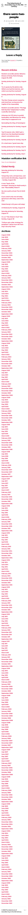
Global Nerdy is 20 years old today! (13, 204)
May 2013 (4, 594)
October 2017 (5, 474)
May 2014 (4, 567)
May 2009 (4, 702)
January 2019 (5, 440)
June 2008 (5, 727)
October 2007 (6, 745)
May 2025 (4, 269)
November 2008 (7, 716)
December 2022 (6, 334)
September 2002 (7, 881)
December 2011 (6, 632)
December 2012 (6, 605)
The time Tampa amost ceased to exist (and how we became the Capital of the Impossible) (12, 102)
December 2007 (6, 741)
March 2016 (5, 517)
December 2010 (6, 659)
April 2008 (4, 731)
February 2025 (6, 275)
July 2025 (4, 264)
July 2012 (4, 616)
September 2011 (6, 639)
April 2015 (4, 542)
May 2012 (4, 621)
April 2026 (4, 244)
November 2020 (6, 391)
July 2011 (4, 643)
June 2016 (4, 510)
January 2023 (6, 332)
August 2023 (5, 316)
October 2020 (6, 393)
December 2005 (6, 795)
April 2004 (4, 840)
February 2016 (6, 519)
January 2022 (6, 359)
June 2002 (5, 887)
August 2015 (5, 533)
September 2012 (6, 612)
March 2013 (5, 598)
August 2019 (5, 424)
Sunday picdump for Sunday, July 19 (13, 147)
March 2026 (5, 246)
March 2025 (5, 273)
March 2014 (5, 571)
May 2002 (4, 890)
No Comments (15, 23)
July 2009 (4, 698)
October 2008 (6, 718)
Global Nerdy (8, 166)
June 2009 (5, 700)
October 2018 (6, 447)
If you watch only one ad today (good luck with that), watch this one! (12, 199)
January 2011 (5, 657)
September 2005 (7, 801)
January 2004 (6, 844)
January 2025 (6, 278)
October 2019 (5, 420)
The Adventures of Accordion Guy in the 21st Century (14, 4)
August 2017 (5, 479)
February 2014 (6, 573)
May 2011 (4, 648)
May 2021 (4, 377)
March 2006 (5, 788)
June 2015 (4, 537)
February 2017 (6, 492)
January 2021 (5, 386)
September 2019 (6, 422)
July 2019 (4, 427)
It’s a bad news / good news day (12, 143)
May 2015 (4, 540)
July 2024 (4, 291)
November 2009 (6, 689)
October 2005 (6, 799)
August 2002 (5, 883)
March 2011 (5, 652)
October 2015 (5, 528)
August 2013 (5, 587)
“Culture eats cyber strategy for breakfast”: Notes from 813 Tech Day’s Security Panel (12, 224)
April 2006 (4, 786)
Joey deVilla (10, 21)
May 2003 (4, 862)
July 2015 (4, 535)
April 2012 (4, 623)
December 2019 (6, 415)
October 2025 (6, 257)
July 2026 (4, 237)
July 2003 (4, 858)
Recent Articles (9, 70)
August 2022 (5, 343)
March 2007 (5, 761)
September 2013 (6, 585)
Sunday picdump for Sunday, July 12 (13, 150)
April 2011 (4, 650)
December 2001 (6, 901)
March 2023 (5, 327)
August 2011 (5, 641)
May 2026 (4, 242)
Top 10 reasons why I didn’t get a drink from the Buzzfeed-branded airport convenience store (12, 134)
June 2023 (4, 321)
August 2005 (5, 804)
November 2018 (6, 445)
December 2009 (6, 686)
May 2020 (4, 404)
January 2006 (6, 792)
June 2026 (4, 239)
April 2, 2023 (20, 21)
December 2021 (6, 361)
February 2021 (6, 384)
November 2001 (6, 903)
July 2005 (4, 806)
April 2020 (4, 406)
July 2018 (4, 454)
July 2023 (4, 318)
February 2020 (6, 411)
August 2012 (5, 614)
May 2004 (4, 838)
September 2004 (7, 829)
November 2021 (6, 363)
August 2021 (5, 370)
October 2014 (6, 555)
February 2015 (6, 546)
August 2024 (5, 289)
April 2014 (4, 569)
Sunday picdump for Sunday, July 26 (13, 140)
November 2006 (6, 770)
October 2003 (6, 851)
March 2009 (5, 707)
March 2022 (5, 354)
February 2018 (6, 465)
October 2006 (6, 772)
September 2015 (6, 531)
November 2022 (6, 336)
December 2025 (6, 253)
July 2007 (4, 752)
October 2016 (5, 501)
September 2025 (7, 260)
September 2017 (6, 476)
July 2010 (4, 671)
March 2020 (5, 409)
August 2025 (5, 262)
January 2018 (5, 467)
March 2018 (5, 463)
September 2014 (6, 558)
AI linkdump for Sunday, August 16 (13, 208)
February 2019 (6, 438)
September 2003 (7, 853)
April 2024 (4, 298)
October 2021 (5, 366)
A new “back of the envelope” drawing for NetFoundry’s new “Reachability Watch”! (13, 185)
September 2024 (7, 287)
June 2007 (5, 754)
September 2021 (6, 368)
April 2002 (4, 892)
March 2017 (5, 490)
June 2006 (5, 781)
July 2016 (4, 508)
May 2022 (4, 350)
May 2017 (4, 485)
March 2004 (5, 842)
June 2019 (4, 429)
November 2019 (6, 418)
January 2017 (5, 494)
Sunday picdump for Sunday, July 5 (13, 154)
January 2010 (5, 684)
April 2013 (4, 596)
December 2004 (6, 822)
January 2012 (5, 630)
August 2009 (5, 695)
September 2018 (6, 449)
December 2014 (6, 551)
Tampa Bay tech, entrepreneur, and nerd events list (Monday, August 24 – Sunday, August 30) (13, 178)
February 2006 (6, 790)
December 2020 (6, 388)
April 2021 (4, 379)
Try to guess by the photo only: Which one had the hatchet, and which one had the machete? (12, 89)
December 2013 (6, 578)
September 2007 (7, 747)
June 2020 (5, 402)
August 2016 (5, 506)
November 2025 (6, 255)
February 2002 (6, 896)
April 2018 (4, 461)
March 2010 (5, 680)
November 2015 (6, 526)
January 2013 (5, 603)
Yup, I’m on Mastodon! (8, 162)
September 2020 (7, 395)
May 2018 (4, 458)
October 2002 (6, 878)
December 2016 (6, 497)
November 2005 (6, 797)
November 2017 (6, 472)
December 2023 (6, 307)
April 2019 (4, 433)
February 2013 (6, 601)
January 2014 (5, 576)
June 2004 (5, 835)
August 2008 (5, 722)
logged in (13, 60)
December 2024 (6, 280)
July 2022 (4, 345)
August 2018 (5, 452)
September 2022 (7, 341)
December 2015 (6, 524)
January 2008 (6, 738)
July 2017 (4, 481)
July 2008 (4, 725)
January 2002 (6, 899)
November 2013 (6, 580)
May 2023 (4, 323)
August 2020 (5, 397)
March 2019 (5, 436)
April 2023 (4, 325)
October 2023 (6, 312)
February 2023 (6, 330)
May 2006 (4, 783)
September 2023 (7, 314)
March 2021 (5, 382)
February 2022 (6, 357)
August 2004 (5, 831)
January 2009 (6, 711)
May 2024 (4, 296)
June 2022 (4, 348)
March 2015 (5, 544)
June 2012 (4, 619)
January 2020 (6, 413)
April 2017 (4, 488)
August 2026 (5, 235)
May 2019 (4, 431)
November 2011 (6, 634)
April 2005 (4, 813)
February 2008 (6, 736)
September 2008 (7, 720)
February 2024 (6, 303)
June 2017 (4, 483)
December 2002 (6, 874)
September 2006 (7, 774)
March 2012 (5, 625)
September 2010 (6, 666)
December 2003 (6, 847)
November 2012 (6, 607)
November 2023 (6, 309)
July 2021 (4, 373)
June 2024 (5, 293)
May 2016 (4, 512)
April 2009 (4, 704)
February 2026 (6, 248)
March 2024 (5, 300)
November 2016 (6, 499)
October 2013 (5, 582)
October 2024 (6, 284)
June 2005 (5, 808)
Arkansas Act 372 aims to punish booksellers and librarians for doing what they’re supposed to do (13, 117)
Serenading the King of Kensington (13, 123)
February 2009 (6, 709)
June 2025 (4, 266)
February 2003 (6, 869)
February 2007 (6, 763)
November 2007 (6, 743)
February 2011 (6, 655)
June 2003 (5, 860)
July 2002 (4, 885)
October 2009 (6, 691)
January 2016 (5, 522)
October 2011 (5, 637)
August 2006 (5, 777)
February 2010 (6, 682)
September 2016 (6, 503)
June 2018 (4, 456)
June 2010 (4, 673)
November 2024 (6, 282)
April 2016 (4, 515)
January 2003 (6, 871)
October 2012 (5, 610)
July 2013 (4, 589)
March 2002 (5, 894)
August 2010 (5, 668)
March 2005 (5, 815)
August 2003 (5, 856)
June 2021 (4, 375)
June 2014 (4, 564)
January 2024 (6, 305)
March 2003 (5, 867)
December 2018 (6, 443)
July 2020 (4, 400)
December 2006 (6, 768)
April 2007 (4, 759)
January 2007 (6, 765)
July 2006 (4, 779)
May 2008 (4, 729)
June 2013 (4, 592)
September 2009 (7, 693)
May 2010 (4, 675)
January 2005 (6, 820)
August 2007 (5, 750)
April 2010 (4, 677)
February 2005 (6, 817)
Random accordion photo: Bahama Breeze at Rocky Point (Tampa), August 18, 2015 (13, 76)
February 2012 (6, 628)
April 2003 (4, 865)
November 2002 (6, 876)
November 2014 (6, 553)
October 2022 (6, 339)
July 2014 (4, 562)
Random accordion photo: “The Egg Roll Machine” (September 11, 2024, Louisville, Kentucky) (13, 110)
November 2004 (7, 824)
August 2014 (5, 560)
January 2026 (6, 251)
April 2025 (4, 271)
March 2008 (5, 734)
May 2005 (4, 811)
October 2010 (6, 664)
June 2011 (4, 646)
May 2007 (4, 756)
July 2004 (4, 833)
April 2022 (4, 352)
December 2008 (6, 713)
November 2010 (6, 662)
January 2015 (5, 549)
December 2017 (6, 470)
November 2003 (6, 849)
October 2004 (6, 826)
